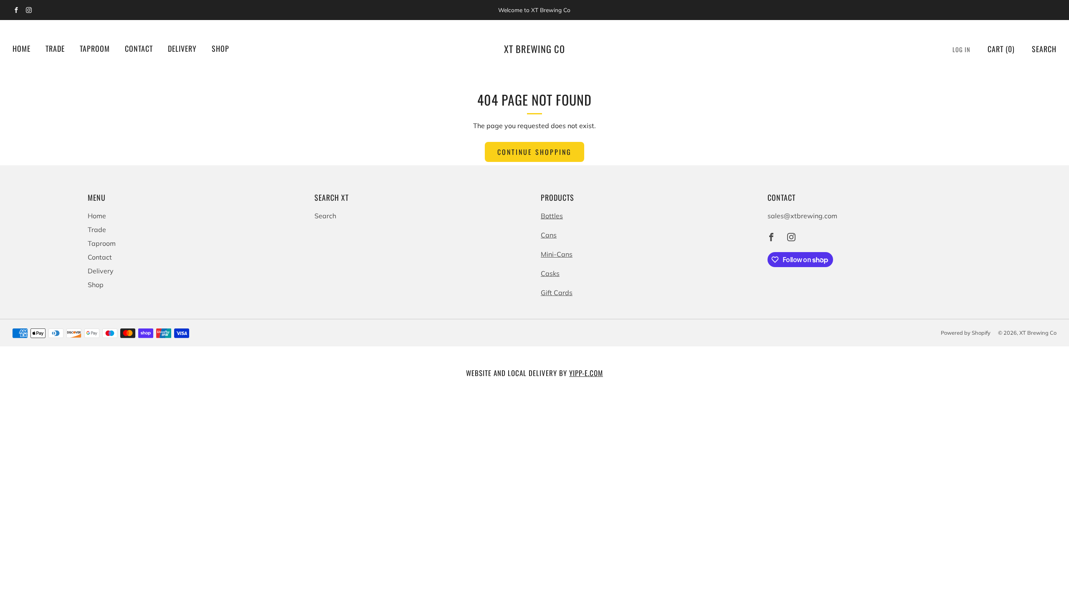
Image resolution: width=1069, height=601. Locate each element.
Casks (550, 273)
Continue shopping (534, 152)
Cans (549, 235)
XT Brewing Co (534, 49)
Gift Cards (556, 292)
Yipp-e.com (586, 373)
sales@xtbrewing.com (802, 216)
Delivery (182, 48)
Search (1044, 48)
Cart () (1001, 48)
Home (21, 48)
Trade (55, 48)
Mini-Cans (556, 254)
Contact (139, 48)
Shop (220, 48)
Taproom (95, 48)
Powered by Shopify (965, 332)
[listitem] (534, 10)
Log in (961, 49)
